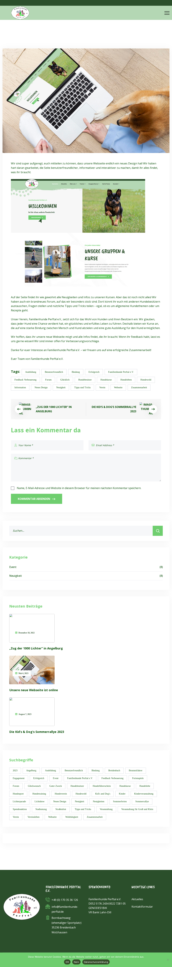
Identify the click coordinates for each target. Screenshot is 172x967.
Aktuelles (137, 899)
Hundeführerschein (102, 786)
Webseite (118, 387)
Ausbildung (30, 372)
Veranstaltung (106, 809)
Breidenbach (114, 770)
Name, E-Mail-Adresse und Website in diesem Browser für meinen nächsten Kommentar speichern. (79, 488)
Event (86, 567)
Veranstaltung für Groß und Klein (137, 809)
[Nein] (167, 959)
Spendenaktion (20, 809)
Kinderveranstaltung (143, 793)
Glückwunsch (34, 786)
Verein (102, 387)
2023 (15, 770)
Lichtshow (40, 801)
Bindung (76, 372)
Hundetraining (39, 793)
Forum (48, 379)
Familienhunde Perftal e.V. (121, 372)
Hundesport (18, 793)
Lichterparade (19, 801)
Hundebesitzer (85, 379)
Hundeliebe (144, 786)
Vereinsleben (33, 817)
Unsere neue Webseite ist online (33, 690)
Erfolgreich (94, 372)
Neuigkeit (61, 387)
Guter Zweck (55, 786)
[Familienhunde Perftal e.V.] (20, 12)
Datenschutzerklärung (96, 962)
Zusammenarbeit (139, 387)
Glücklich (65, 379)
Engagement (19, 778)
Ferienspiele (138, 778)
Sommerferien (120, 801)
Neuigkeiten (98, 801)
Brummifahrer (135, 770)
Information (20, 387)
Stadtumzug (41, 809)
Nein (76, 962)
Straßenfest (60, 809)
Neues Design (41, 387)
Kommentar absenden (34, 499)
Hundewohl (145, 379)
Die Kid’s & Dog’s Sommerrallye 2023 (114, 409)
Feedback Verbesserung (25, 379)
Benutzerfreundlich (54, 372)
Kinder (122, 793)
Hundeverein (61, 793)
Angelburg (31, 770)
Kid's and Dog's (102, 793)
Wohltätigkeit (71, 817)
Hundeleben (126, 379)
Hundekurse (106, 379)
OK (67, 962)
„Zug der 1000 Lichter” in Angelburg (54, 409)
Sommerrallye (142, 801)
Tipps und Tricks (82, 387)
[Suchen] (158, 531)
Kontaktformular (142, 906)
